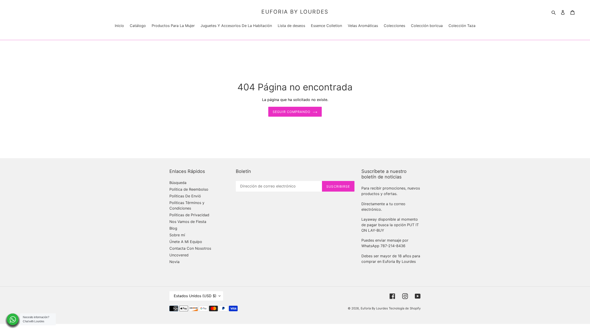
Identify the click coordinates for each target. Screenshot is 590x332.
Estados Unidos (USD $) (195, 295)
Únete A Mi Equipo (185, 241)
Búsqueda (177, 182)
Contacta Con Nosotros (190, 248)
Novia (174, 261)
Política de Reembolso (188, 189)
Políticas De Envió (185, 196)
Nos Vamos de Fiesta (187, 221)
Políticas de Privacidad (189, 215)
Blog (173, 228)
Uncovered (179, 255)
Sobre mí (177, 235)
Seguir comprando (291, 112)
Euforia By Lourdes (294, 12)
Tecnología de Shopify (405, 308)
